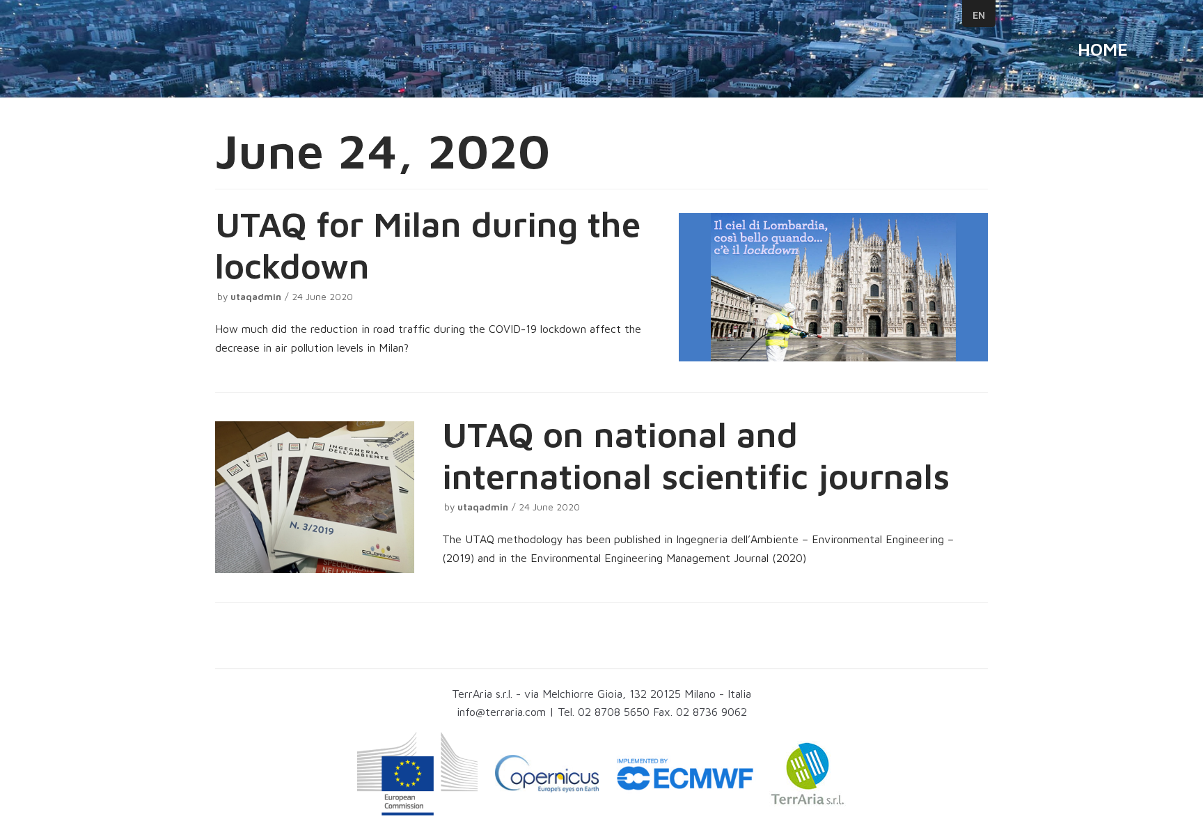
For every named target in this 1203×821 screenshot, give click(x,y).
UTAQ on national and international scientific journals (696, 455)
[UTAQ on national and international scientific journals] (314, 497)
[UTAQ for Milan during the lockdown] (833, 287)
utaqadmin (255, 296)
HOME (1103, 48)
